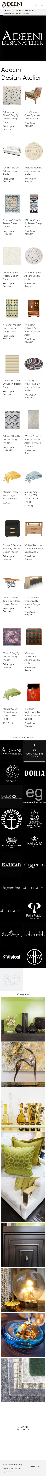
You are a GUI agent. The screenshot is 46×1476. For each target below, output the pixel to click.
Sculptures (22, 1068)
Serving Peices (22, 1119)
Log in (40, 1466)
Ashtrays (23, 1006)
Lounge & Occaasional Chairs (22, 1201)
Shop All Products (23, 1428)
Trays (22, 1122)
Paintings (23, 1062)
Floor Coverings (23, 1378)
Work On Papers (22, 1071)
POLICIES (26, 14)
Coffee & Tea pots (23, 1110)
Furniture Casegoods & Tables (22, 1237)
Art (22, 1056)
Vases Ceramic (22, 1029)
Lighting (22, 1284)
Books (22, 1008)
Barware (23, 1102)
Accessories (23, 1003)
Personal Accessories (22, 1342)
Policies (32, 1466)
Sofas (22, 1204)
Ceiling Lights (23, 1286)
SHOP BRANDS (9, 14)
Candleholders (22, 1014)
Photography (22, 1065)
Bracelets (23, 1333)
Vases (22, 1023)
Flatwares (22, 1108)
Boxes (22, 1011)
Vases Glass (22, 1032)
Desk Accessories (22, 1017)
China (22, 1099)
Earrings (22, 1336)
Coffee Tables (23, 1249)
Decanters (22, 1113)
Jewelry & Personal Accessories (23, 1327)
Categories (8, 10)
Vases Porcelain (23, 1035)
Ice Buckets (23, 1116)
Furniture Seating (22, 1195)
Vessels (22, 1020)
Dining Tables (23, 1246)
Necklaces (22, 1339)
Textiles (22, 1151)
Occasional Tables (23, 1252)
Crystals (22, 1105)
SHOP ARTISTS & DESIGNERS (24, 10)
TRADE (18, 14)
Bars (23, 1240)
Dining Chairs (23, 1198)
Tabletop (23, 1096)
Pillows (23, 1154)
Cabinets (23, 1243)
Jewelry (22, 1330)
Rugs (22, 1381)
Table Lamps (22, 1292)
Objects (22, 1026)
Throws (22, 1157)
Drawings (22, 1060)
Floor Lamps (22, 1289)
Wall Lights (23, 1295)
